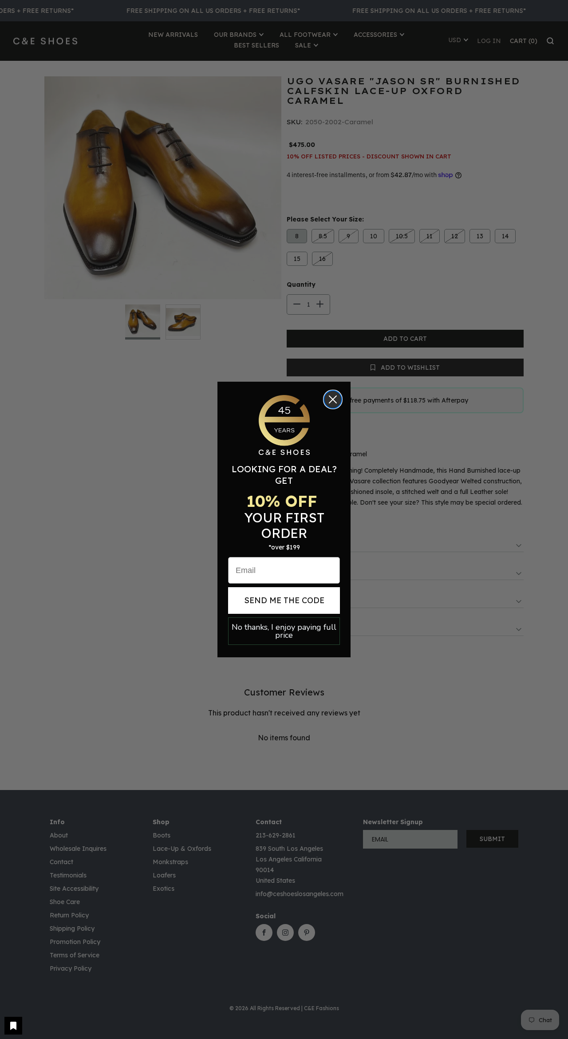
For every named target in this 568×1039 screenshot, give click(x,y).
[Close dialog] (333, 399)
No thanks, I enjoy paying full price (284, 631)
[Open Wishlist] (13, 1026)
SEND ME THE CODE (284, 600)
